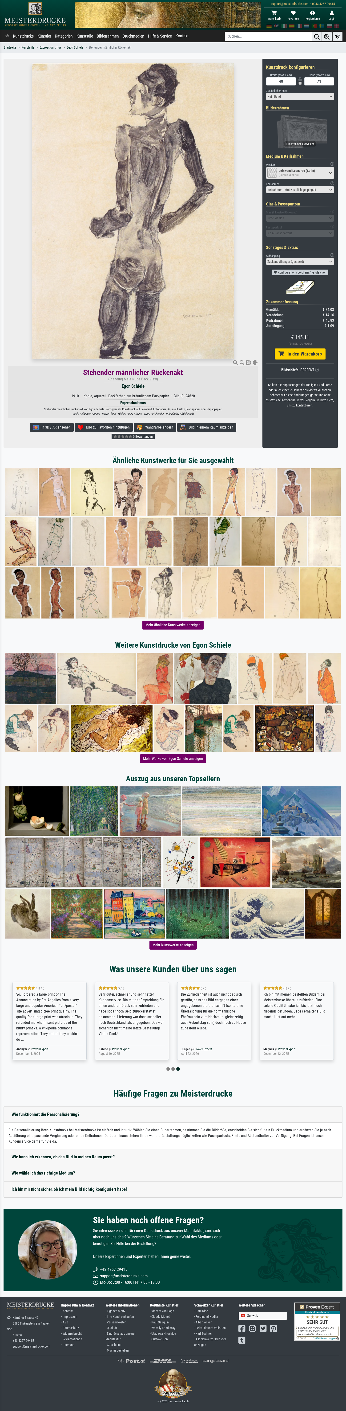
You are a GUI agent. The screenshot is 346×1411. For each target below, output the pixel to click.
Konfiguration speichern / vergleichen (301, 272)
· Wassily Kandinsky (162, 1328)
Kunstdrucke (23, 36)
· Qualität (111, 1328)
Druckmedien (133, 36)
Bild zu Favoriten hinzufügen (106, 427)
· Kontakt (67, 1311)
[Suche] (317, 36)
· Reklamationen (71, 1339)
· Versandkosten (115, 1322)
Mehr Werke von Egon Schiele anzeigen (173, 758)
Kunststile (84, 36)
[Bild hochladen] (337, 36)
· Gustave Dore (159, 1339)
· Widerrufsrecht (71, 1334)
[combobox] (300, 96)
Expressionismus (50, 48)
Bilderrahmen (108, 36)
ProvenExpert (39, 1049)
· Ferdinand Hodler (206, 1317)
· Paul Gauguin (159, 1322)
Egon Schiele (75, 48)
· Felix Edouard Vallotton (210, 1328)
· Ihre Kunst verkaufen (119, 1317)
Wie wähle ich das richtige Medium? (43, 1173)
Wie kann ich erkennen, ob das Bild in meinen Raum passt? (63, 1157)
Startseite (10, 48)
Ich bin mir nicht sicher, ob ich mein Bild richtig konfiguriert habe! (69, 1189)
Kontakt (182, 36)
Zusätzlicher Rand (276, 91)
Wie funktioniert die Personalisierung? (46, 1114)
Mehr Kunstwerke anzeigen (173, 945)
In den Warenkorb (303, 354)
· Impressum (69, 1317)
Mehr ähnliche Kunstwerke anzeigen (173, 625)
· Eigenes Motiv (115, 1311)
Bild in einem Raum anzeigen (209, 427)
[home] (7, 36)
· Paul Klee (201, 1311)
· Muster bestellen (117, 1351)
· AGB (64, 1322)
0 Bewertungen (142, 436)
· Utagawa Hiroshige (163, 1334)
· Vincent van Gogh (162, 1311)
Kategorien (64, 36)
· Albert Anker (203, 1322)
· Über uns (67, 1345)
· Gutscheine (113, 1345)
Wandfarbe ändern (157, 427)
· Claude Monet (160, 1317)
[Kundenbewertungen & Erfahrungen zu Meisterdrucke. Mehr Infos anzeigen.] (317, 1321)
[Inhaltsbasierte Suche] (327, 36)
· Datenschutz (70, 1328)
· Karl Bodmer (203, 1334)
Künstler (44, 36)
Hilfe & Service (160, 36)
